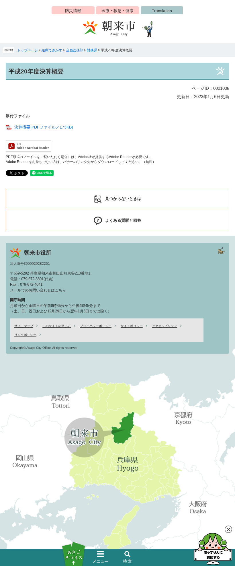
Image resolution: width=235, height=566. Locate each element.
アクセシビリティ (164, 326)
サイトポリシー (132, 326)
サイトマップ (23, 326)
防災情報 (73, 10)
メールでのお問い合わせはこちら (38, 290)
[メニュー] (100, 557)
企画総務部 (74, 50)
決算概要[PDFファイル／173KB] (43, 127)
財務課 (92, 50)
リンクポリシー (25, 335)
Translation (162, 10)
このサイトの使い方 (56, 326)
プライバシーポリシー (95, 326)
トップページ (27, 50)
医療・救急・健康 (117, 10)
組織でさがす (52, 50)
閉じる (228, 529)
